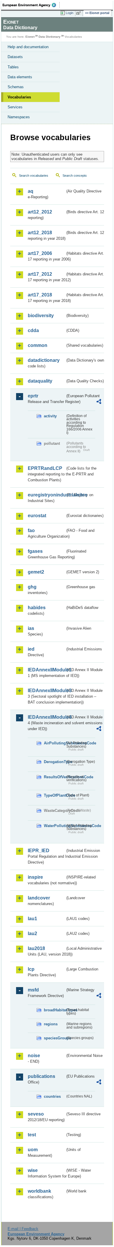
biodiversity (41, 315)
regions (51, 1024)
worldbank (39, 1191)
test (32, 1134)
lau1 (32, 918)
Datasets (15, 57)
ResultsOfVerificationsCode (54, 777)
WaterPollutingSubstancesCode (54, 826)
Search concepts (75, 175)
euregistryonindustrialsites (46, 494)
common (37, 345)
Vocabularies (19, 97)
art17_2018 (40, 294)
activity (50, 416)
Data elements (20, 77)
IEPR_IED (38, 850)
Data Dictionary (50, 36)
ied (31, 649)
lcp (31, 969)
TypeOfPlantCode (54, 795)
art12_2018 (40, 232)
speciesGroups (54, 1038)
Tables (13, 67)
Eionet (29, 36)
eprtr (33, 395)
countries (52, 1096)
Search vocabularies (33, 175)
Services (15, 107)
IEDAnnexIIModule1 (46, 669)
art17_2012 (40, 274)
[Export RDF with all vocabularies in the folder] (98, 402)
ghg (32, 586)
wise (33, 1170)
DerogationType (54, 762)
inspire (35, 877)
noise (34, 1055)
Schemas (16, 87)
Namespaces (19, 117)
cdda (33, 330)
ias (31, 628)
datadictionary (44, 360)
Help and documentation (28, 47)
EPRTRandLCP (45, 468)
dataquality (40, 380)
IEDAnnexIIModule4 (46, 717)
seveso (36, 1113)
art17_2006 (40, 253)
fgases (35, 551)
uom (33, 1149)
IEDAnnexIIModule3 (46, 690)
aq (30, 191)
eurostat (37, 515)
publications (41, 1076)
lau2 (32, 933)
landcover (39, 897)
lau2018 (36, 948)
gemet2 (36, 571)
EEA (31, 5)
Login (69, 13)
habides (37, 607)
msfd (33, 989)
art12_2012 (40, 211)
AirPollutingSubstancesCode (54, 743)
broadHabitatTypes (54, 1010)
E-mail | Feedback (23, 1229)
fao (31, 530)
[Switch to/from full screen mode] (79, 13)
